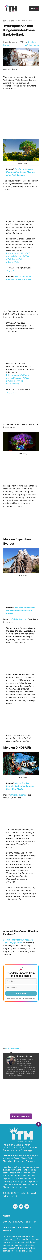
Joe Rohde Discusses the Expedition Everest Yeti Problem (20, 611)
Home (5, 20)
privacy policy (9, 1239)
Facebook (21, 1206)
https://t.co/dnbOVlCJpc (17, 375)
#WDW (26, 256)
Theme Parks (14, 20)
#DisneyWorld (12, 262)
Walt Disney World (13, 1049)
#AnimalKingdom (14, 256)
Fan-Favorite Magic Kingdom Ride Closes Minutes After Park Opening (20, 172)
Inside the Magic (23, 1251)
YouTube (15, 1206)
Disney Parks (26, 20)
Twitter (26, 1206)
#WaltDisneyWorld (14, 259)
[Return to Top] (38, 1124)
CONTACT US (9, 1222)
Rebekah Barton (24, 1056)
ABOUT (6, 1216)
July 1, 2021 (11, 271)
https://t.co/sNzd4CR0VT (18, 253)
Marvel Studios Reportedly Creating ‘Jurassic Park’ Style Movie (20, 786)
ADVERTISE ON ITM (26, 1222)
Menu (33, 8)
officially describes (18, 619)
